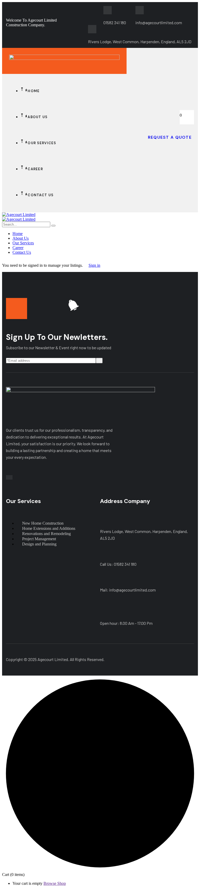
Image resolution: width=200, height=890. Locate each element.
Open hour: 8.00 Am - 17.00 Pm (126, 623)
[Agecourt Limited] (18, 214)
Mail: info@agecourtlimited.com (128, 589)
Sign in (94, 265)
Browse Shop (54, 883)
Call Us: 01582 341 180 (118, 564)
